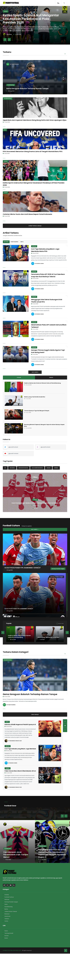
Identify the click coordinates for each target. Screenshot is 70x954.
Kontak (6, 935)
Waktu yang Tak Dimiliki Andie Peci (34, 397)
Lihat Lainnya (35, 372)
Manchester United (23, 468)
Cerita (5, 15)
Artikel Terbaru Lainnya (35, 225)
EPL (5, 468)
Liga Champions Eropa (37, 468)
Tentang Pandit (9, 933)
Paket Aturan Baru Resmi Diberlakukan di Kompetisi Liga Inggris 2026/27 (30, 724)
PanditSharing (10, 85)
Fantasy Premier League (58, 568)
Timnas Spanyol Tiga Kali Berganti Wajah (36, 410)
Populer (19, 377)
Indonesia (12, 468)
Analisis (35, 499)
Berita (6, 909)
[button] (4, 39)
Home (6, 931)
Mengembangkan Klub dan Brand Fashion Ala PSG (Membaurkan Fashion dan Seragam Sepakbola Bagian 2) (52, 853)
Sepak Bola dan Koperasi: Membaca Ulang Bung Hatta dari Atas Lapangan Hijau (34, 120)
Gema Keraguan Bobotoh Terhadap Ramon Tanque (27, 88)
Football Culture (9, 897)
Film (5, 130)
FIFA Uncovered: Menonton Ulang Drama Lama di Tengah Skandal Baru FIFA (32, 151)
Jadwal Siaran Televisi (11, 911)
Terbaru (51, 377)
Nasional (7, 914)
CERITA (21, 241)
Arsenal (56, 468)
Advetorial (7, 916)
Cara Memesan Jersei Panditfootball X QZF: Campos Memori (15, 854)
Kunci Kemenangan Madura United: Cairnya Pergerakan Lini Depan (35, 503)
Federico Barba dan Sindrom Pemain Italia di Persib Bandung (42, 383)
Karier (6, 938)
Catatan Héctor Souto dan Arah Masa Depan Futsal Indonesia (31, 21)
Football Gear (8, 848)
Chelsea (48, 468)
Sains (6, 904)
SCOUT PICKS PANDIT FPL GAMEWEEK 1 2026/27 (23, 568)
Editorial (6, 241)
